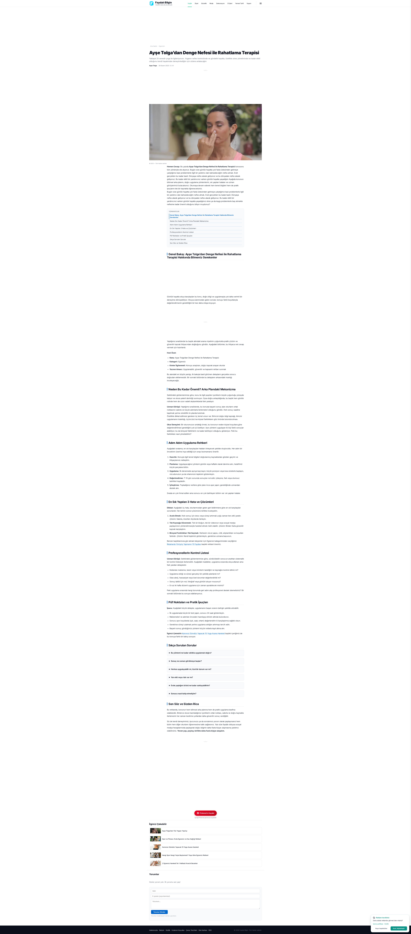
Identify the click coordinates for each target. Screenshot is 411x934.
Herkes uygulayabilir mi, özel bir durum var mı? (191, 669)
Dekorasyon (220, 3)
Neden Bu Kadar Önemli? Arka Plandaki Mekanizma (189, 221)
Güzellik (203, 3)
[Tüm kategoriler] (261, 3)
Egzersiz (162, 46)
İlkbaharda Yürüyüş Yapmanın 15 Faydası (184, 544)
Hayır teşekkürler (381, 928)
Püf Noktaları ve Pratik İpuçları (181, 236)
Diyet (196, 3)
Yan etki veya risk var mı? (182, 677)
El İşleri (230, 3)
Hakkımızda (153, 930)
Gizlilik (168, 930)
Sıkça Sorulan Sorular (178, 239)
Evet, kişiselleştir (399, 928)
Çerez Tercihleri (191, 930)
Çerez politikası (378, 924)
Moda (211, 3)
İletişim (161, 930)
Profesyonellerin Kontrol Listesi (182, 232)
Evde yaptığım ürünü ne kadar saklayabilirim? (190, 685)
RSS (210, 930)
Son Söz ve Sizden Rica (178, 243)
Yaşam (249, 3)
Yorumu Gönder (159, 912)
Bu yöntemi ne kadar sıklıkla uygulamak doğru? (191, 653)
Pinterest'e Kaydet (207, 813)
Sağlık (190, 3)
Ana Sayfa (153, 46)
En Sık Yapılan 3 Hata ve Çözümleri (183, 228)
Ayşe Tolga (153, 65)
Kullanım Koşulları (178, 930)
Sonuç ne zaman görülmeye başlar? (186, 661)
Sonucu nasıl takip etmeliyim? (183, 694)
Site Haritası (203, 930)
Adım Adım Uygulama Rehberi (181, 225)
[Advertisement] (205, 24)
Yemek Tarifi (239, 3)
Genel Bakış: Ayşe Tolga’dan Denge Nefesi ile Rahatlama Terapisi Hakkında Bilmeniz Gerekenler (202, 216)
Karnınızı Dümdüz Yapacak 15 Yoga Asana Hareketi (203, 633)
